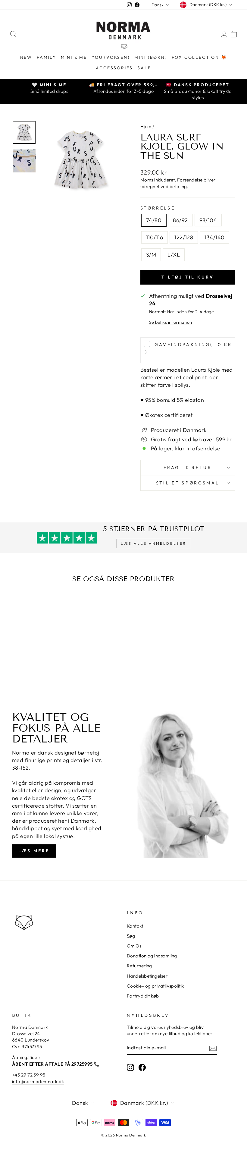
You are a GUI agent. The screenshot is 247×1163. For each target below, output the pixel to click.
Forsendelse (190, 180)
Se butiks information (170, 322)
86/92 (180, 220)
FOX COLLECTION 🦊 (199, 57)
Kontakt (135, 926)
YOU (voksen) (111, 57)
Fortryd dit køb (143, 996)
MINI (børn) (150, 57)
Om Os (134, 946)
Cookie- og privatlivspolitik (155, 986)
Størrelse (157, 208)
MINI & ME (74, 57)
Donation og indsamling (152, 956)
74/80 (153, 220)
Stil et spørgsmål (187, 483)
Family (46, 57)
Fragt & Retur (188, 467)
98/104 (208, 220)
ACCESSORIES (114, 68)
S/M (151, 254)
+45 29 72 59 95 (28, 1075)
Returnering (139, 966)
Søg (131, 936)
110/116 (154, 237)
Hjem (146, 126)
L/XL (173, 254)
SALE (144, 68)
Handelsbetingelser (147, 976)
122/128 (183, 237)
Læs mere (34, 850)
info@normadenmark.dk (38, 1081)
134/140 (214, 237)
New (26, 57)
